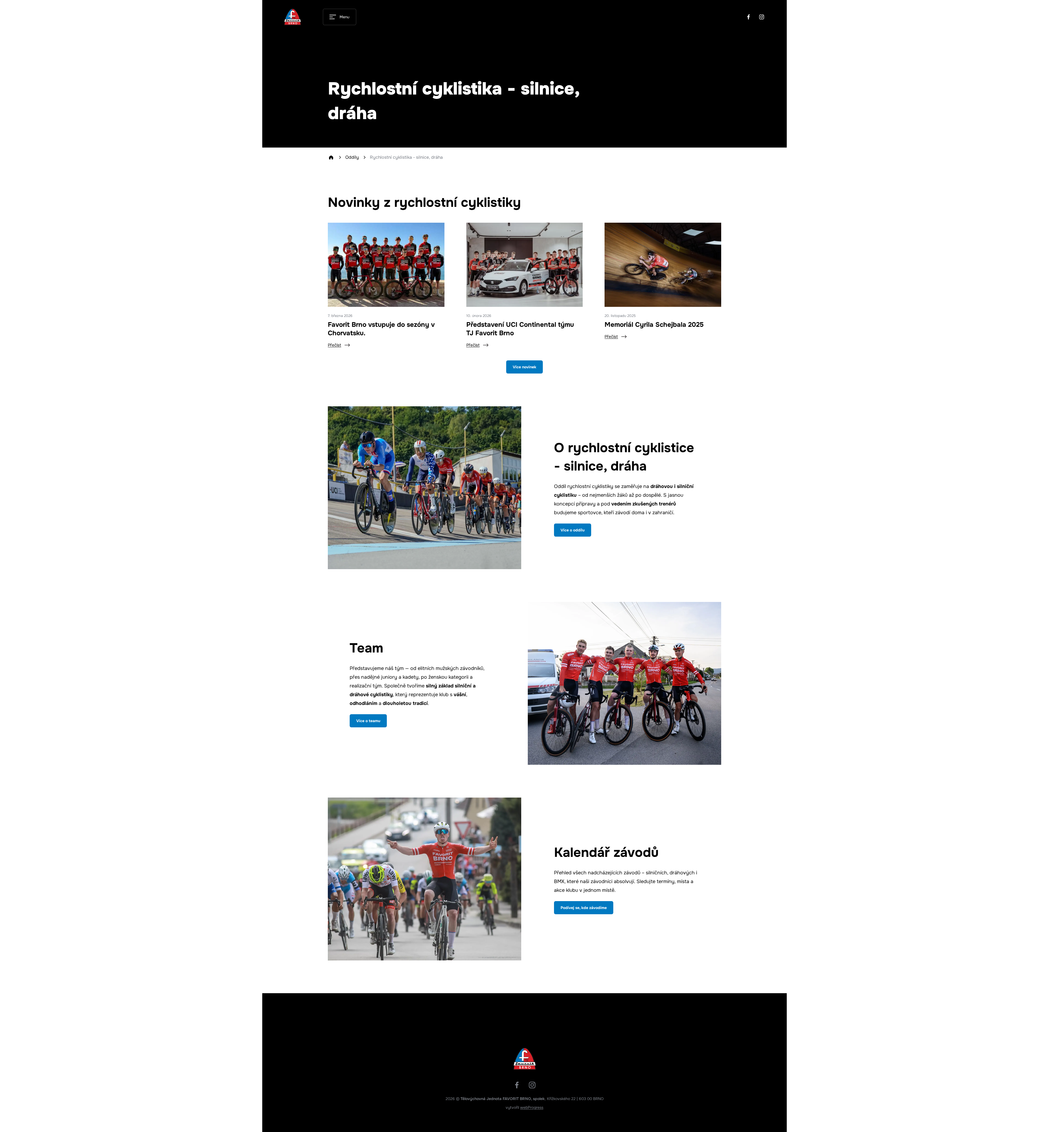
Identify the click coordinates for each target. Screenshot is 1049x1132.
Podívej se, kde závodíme (584, 907)
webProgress (531, 1107)
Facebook (748, 17)
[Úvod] (331, 157)
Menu (344, 16)
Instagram (761, 17)
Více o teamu (368, 720)
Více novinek (524, 366)
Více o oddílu (573, 530)
